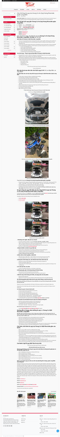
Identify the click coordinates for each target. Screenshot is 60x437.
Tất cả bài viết (54, 391)
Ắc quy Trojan (6, 46)
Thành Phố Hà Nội (7, 29)
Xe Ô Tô (5, 57)
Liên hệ (44, 9)
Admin (19, 16)
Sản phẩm (22, 9)
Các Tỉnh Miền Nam (7, 27)
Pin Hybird (6, 39)
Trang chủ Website (22, 200)
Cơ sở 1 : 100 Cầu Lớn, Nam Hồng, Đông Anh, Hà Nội (48, 419)
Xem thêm (42, 432)
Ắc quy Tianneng (7, 36)
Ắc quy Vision (6, 41)
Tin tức (28, 9)
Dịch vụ (33, 9)
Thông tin (24, 415)
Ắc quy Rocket (6, 43)
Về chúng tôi (5, 415)
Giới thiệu (39, 9)
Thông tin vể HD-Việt (22, 199)
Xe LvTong (6, 55)
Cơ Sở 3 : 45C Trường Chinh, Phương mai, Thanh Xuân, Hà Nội (48, 429)
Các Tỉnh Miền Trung (8, 25)
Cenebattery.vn (24, 32)
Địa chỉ (41, 415)
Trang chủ (16, 9)
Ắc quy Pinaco (6, 48)
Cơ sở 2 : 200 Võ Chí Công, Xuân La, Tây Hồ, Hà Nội (48, 424)
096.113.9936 (26, 27)
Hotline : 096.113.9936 (44, 421)
